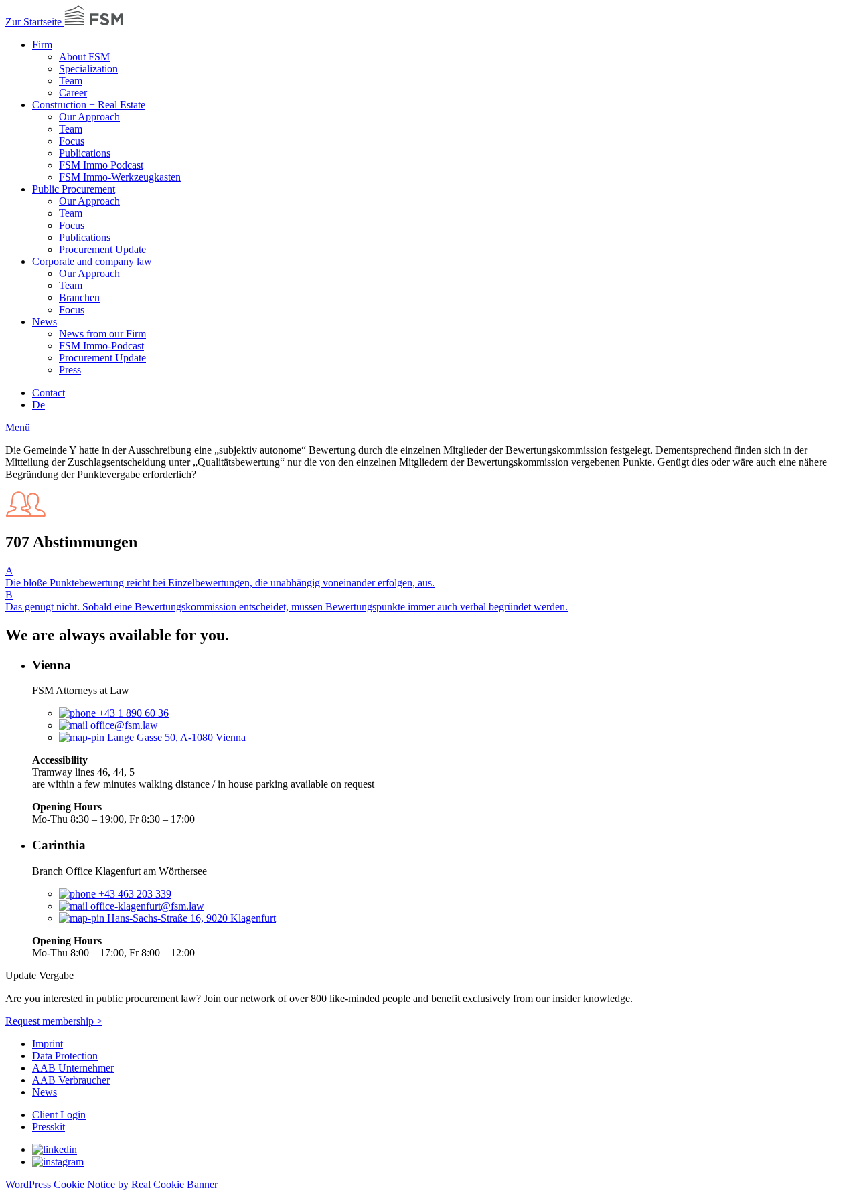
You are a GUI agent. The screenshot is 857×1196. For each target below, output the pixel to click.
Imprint (47, 1043)
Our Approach (89, 116)
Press (70, 369)
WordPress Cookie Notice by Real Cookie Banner (111, 1184)
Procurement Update (102, 249)
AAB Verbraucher (71, 1080)
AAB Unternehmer (73, 1068)
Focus (71, 141)
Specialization (88, 68)
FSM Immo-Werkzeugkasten (120, 177)
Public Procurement (73, 189)
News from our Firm (102, 333)
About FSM (84, 56)
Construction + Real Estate (88, 104)
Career (73, 92)
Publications (84, 153)
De (38, 404)
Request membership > (53, 1021)
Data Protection (65, 1055)
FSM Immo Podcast (101, 165)
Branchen (79, 297)
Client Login (59, 1114)
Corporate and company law (92, 261)
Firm (42, 44)
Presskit (48, 1126)
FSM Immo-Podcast (101, 345)
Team (70, 80)
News (44, 321)
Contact (48, 392)
